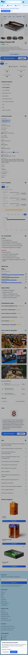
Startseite (2, 13)
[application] (14, 223)
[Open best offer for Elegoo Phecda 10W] (14, 25)
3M (15, 214)
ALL (25, 214)
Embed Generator (5, 603)
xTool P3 (3, 611)
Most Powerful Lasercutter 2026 (8, 628)
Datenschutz (4, 601)
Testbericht (24, 66)
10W (2, 63)
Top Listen (3, 623)
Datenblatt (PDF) (14, 66)
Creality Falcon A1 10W (6, 620)
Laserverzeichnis (8, 13)
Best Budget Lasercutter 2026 (7, 626)
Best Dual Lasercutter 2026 (7, 629)
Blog (2, 595)
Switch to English (6, 11)
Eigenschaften (5, 96)
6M (18, 214)
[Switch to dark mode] (26, 2)
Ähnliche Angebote (6, 110)
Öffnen (23, 384)
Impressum (3, 599)
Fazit (3, 104)
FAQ (3, 107)
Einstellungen (6, 652)
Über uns (3, 592)
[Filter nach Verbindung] (24, 16)
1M (11, 214)
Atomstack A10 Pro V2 (5, 616)
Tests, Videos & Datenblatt (8, 101)
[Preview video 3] (20, 38)
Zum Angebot (14, 521)
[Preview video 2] (15, 38)
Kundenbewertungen (7, 98)
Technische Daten (6, 84)
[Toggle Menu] (23, 2)
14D (8, 214)
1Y (21, 214)
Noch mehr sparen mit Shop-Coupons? (14, 209)
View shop (24, 193)
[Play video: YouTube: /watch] (14, 341)
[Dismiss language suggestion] (12, 11)
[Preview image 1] (3, 38)
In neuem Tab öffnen (20, 401)
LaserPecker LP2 (4, 618)
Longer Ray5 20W (5, 614)
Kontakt (2, 594)
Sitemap (3, 597)
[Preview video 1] (9, 38)
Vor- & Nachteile (5, 90)
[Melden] (25, 116)
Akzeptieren (13, 652)
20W (6, 63)
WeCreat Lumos (4, 612)
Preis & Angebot (6, 87)
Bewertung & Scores (6, 93)
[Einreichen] (25, 330)
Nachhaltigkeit (4, 605)
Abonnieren (14, 582)
